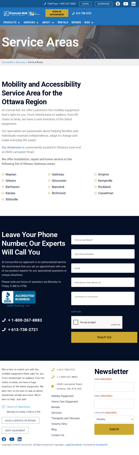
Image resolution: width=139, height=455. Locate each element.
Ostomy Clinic (59, 424)
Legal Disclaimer (73, 444)
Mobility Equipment (62, 396)
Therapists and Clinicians (65, 418)
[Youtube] (125, 4)
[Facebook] (118, 4)
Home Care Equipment (64, 402)
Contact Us (57, 435)
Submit (114, 429)
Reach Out (104, 337)
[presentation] (97, 322)
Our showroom (12, 147)
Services (56, 413)
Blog (54, 430)
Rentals (55, 407)
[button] (12, 22)
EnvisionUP (102, 444)
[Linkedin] (133, 4)
